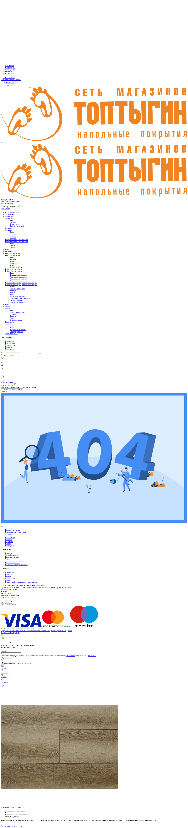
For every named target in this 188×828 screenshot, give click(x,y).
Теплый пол (9, 324)
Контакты (9, 72)
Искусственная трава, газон (15, 532)
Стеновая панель (16, 320)
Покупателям (10, 68)
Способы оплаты (11, 555)
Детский (13, 265)
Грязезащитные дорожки (19, 281)
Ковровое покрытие (12, 253)
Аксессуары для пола (17, 296)
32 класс (13, 234)
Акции (7, 580)
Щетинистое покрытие (18, 275)
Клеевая (13, 247)
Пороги (12, 293)
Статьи (7, 559)
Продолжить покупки (8, 663)
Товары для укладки (17, 302)
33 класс (13, 236)
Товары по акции (11, 334)
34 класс (13, 238)
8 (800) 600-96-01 (7, 200)
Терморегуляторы (16, 332)
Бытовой (13, 222)
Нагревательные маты (18, 330)
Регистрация (10, 337)
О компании (9, 66)
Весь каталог (5, 209)
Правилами (92, 656)
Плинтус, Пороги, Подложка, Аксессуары (21, 283)
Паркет (8, 249)
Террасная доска (11, 214)
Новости (8, 574)
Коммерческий (15, 224)
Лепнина (8, 306)
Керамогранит (10, 251)
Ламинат (8, 228)
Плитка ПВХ (10, 538)
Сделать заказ (6, 658)
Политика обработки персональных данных (21, 582)
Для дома (13, 259)
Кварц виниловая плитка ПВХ (16, 240)
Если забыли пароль (12, 563)
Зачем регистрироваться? (14, 561)
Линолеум (9, 216)
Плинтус (13, 291)
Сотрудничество (11, 70)
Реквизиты (9, 576)
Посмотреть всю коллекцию (11, 826)
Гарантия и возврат (12, 557)
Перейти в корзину (24, 663)
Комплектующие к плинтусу (20, 298)
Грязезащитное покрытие (19, 279)
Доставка (8, 553)
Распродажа (9, 73)
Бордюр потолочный (17, 312)
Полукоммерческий (17, 226)
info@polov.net (6, 603)
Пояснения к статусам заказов (16, 565)
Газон (7, 304)
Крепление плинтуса (17, 289)
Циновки (13, 261)
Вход (3, 337)
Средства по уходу (16, 300)
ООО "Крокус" (10, 589)
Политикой (70, 656)
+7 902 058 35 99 (7, 203)
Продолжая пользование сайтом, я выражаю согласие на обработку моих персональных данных (36, 588)
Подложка (13, 294)
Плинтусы (13, 316)
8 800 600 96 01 (6, 593)
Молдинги (13, 314)
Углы (11, 318)
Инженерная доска (12, 212)
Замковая (13, 246)
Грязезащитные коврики (19, 277)
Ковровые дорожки (17, 267)
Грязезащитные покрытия (14, 269)
